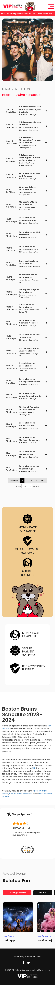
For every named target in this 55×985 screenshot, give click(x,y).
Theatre (42, 892)
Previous (14, 480)
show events (27, 486)
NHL (34, 768)
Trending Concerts (17, 892)
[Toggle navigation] (51, 6)
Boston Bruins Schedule (20, 793)
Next (43, 480)
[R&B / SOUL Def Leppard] (18, 917)
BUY (45, 110)
